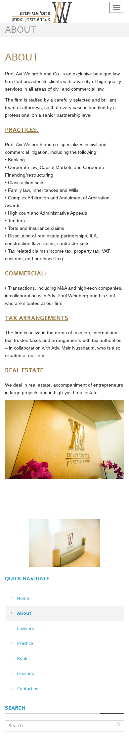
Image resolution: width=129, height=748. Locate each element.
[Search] (118, 724)
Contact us (27, 688)
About (24, 613)
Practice (25, 643)
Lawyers (25, 628)
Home (23, 598)
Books (23, 658)
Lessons (25, 673)
